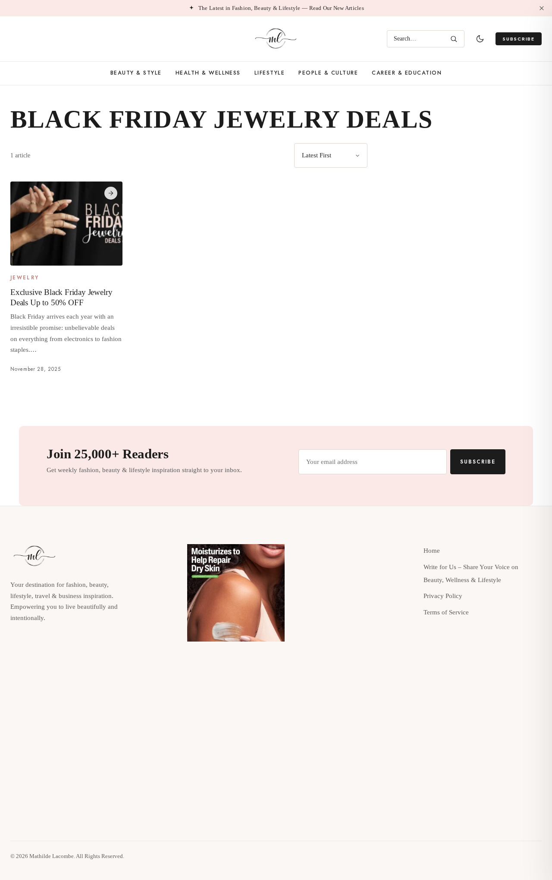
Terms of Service (446, 612)
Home (431, 550)
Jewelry (24, 278)
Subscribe (518, 38)
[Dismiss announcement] (541, 8)
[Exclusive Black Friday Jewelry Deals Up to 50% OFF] (66, 224)
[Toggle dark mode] (480, 38)
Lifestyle (269, 73)
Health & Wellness (208, 73)
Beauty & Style (136, 73)
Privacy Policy (442, 595)
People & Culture (328, 73)
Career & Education (407, 73)
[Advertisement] (468, 203)
